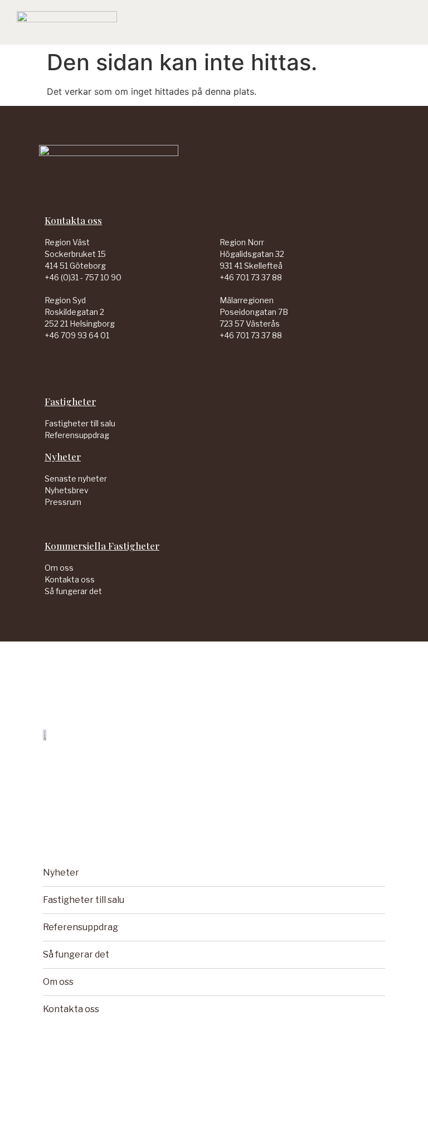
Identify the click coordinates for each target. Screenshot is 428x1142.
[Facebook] (75, 358)
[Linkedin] (50, 358)
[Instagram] (100, 358)
